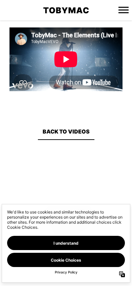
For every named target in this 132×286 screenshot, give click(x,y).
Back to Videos (66, 131)
